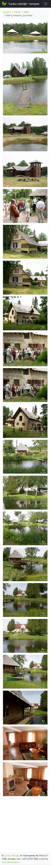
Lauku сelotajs (11, 855)
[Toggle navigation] (45, 4)
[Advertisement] (25, 824)
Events (17, 12)
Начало (7, 12)
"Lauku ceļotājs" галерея (23, 4)
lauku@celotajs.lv (10, 862)
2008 (26, 12)
